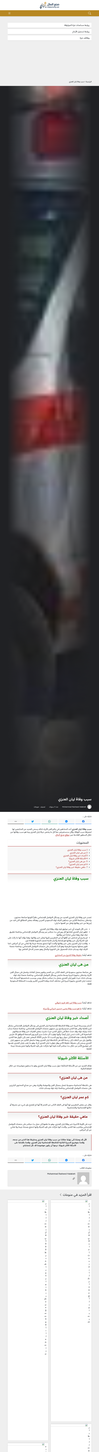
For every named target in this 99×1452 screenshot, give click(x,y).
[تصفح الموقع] (9, 13)
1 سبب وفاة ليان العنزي (77, 850)
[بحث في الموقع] (89, 13)
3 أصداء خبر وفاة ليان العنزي (75, 855)
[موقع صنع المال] (49, 5)
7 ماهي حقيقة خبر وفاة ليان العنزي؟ (72, 867)
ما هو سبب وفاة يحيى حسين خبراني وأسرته (62, 1008)
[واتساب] (49, 821)
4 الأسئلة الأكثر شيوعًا (78, 858)
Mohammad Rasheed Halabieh (74, 807)
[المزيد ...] (16, 821)
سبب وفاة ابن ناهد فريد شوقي (68, 1002)
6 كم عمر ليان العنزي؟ (78, 864)
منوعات (36, 807)
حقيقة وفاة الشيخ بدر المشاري (68, 955)
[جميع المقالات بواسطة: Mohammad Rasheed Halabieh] (83, 1178)
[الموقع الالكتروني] (74, 1179)
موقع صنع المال (63, 835)
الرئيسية (89, 82)
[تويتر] (33, 821)
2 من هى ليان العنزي (79, 852)
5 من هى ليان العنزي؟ (78, 861)
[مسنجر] (66, 821)
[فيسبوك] (83, 821)
